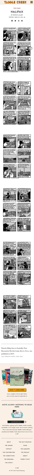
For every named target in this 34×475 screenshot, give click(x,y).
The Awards (9, 445)
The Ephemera (9, 459)
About (9, 442)
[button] (25, 422)
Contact (9, 449)
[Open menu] (31, 2)
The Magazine (25, 449)
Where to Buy (25, 459)
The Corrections (9, 455)
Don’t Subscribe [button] (17, 390)
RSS (17, 468)
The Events (9, 462)
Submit (25, 455)
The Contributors (9, 452)
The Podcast (25, 452)
